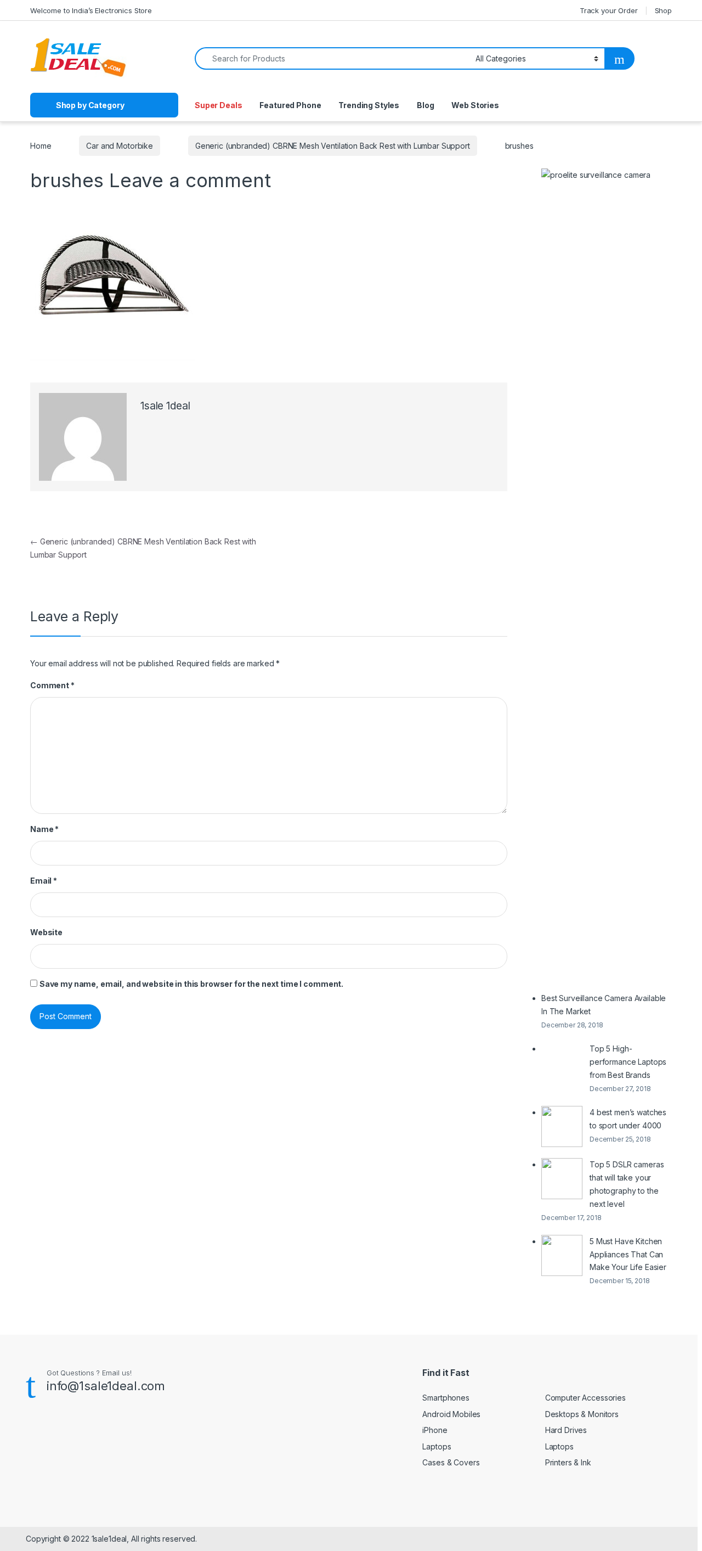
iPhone (434, 1430)
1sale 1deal (165, 406)
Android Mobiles (451, 1414)
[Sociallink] (30, 1434)
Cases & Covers (450, 1462)
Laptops (436, 1446)
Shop (663, 10)
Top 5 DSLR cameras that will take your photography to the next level (627, 1184)
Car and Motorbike (119, 145)
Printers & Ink (568, 1462)
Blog (425, 105)
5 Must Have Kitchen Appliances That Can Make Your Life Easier (628, 1254)
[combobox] (332, 58)
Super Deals (218, 105)
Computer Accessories (585, 1397)
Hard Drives (566, 1430)
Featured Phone (290, 105)
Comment (52, 685)
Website (46, 932)
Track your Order (609, 10)
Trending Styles (368, 105)
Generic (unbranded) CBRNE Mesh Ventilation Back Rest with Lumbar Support (332, 145)
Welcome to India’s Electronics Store (91, 10)
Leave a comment (190, 180)
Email (43, 880)
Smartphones (445, 1397)
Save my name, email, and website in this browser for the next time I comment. (191, 983)
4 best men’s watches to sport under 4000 (628, 1119)
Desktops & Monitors (582, 1414)
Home (40, 145)
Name (44, 829)
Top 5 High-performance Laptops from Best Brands (628, 1062)
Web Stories (475, 105)
